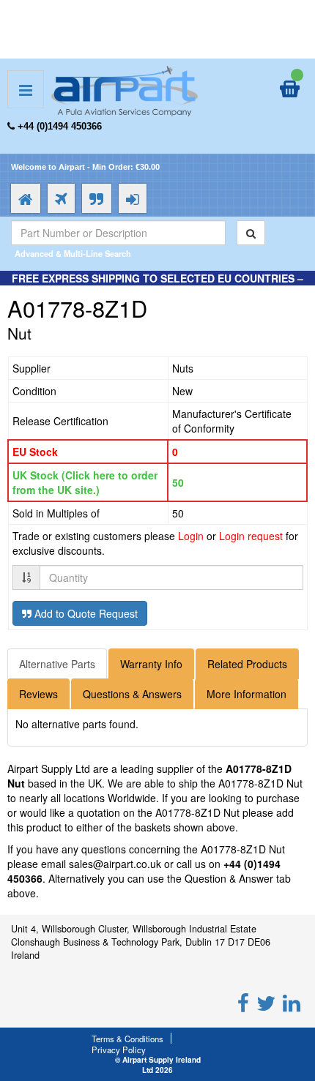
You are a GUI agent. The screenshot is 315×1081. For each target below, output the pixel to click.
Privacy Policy (119, 1049)
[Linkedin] (291, 1002)
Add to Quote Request (85, 613)
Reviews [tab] (38, 694)
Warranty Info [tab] (151, 664)
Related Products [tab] (247, 664)
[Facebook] (243, 1002)
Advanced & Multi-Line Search (73, 253)
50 (178, 482)
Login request (251, 535)
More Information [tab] (246, 694)
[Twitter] (265, 1002)
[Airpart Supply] (124, 89)
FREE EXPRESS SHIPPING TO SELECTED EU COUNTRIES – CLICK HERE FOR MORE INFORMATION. (157, 285)
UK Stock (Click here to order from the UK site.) (85, 482)
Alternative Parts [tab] (57, 664)
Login (191, 535)
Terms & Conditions (127, 1038)
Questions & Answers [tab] (132, 694)
